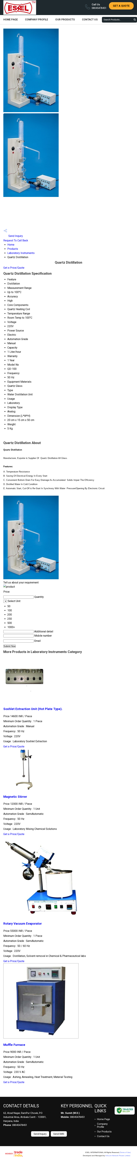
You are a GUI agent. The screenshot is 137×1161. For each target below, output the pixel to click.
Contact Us (90, 19)
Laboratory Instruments (21, 253)
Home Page (10, 19)
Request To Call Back (15, 240)
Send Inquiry (15, 236)
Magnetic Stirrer (15, 797)
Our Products (65, 19)
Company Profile (36, 19)
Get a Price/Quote (13, 267)
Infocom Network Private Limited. (118, 1155)
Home (10, 244)
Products (12, 248)
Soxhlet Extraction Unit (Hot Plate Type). (32, 709)
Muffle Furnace (14, 1045)
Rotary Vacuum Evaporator (22, 923)
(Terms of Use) (125, 1152)
